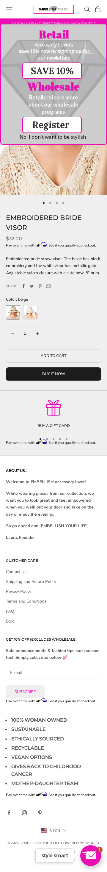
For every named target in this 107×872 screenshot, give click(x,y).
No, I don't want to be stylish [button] (53, 136)
